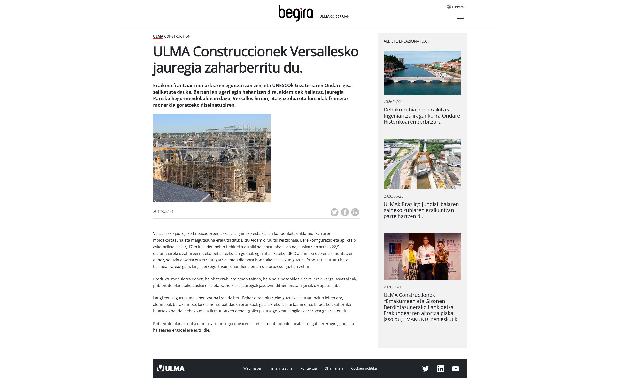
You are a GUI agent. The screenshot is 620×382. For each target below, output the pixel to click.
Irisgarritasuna (281, 368)
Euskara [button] (458, 7)
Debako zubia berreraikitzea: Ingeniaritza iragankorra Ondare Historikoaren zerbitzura (422, 116)
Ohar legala (334, 368)
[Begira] (297, 13)
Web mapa (252, 368)
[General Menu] (461, 19)
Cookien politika (364, 368)
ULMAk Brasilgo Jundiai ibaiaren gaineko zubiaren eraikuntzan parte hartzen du (421, 210)
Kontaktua (308, 368)
